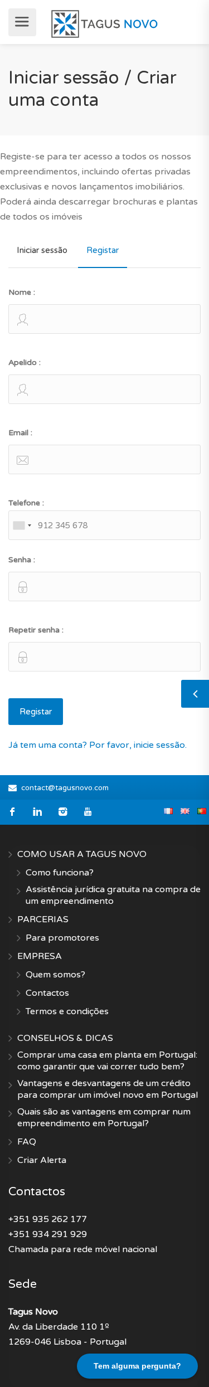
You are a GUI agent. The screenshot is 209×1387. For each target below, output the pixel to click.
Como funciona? (60, 872)
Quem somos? (55, 974)
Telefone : (26, 503)
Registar (102, 250)
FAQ (26, 1141)
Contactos (47, 993)
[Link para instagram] (62, 812)
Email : (20, 432)
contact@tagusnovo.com (65, 787)
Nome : (21, 292)
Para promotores (62, 937)
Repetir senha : (36, 630)
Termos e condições (67, 1011)
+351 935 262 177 (47, 1219)
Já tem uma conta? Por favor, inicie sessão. (97, 745)
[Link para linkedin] (37, 812)
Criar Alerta (41, 1160)
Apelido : (24, 362)
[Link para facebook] (12, 812)
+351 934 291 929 (47, 1234)
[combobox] (22, 525)
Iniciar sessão (42, 250)
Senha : (21, 559)
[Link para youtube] (87, 812)
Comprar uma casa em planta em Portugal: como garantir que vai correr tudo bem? (107, 1060)
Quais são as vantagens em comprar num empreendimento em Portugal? (104, 1117)
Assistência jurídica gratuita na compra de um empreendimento (113, 895)
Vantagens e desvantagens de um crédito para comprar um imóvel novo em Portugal (107, 1089)
